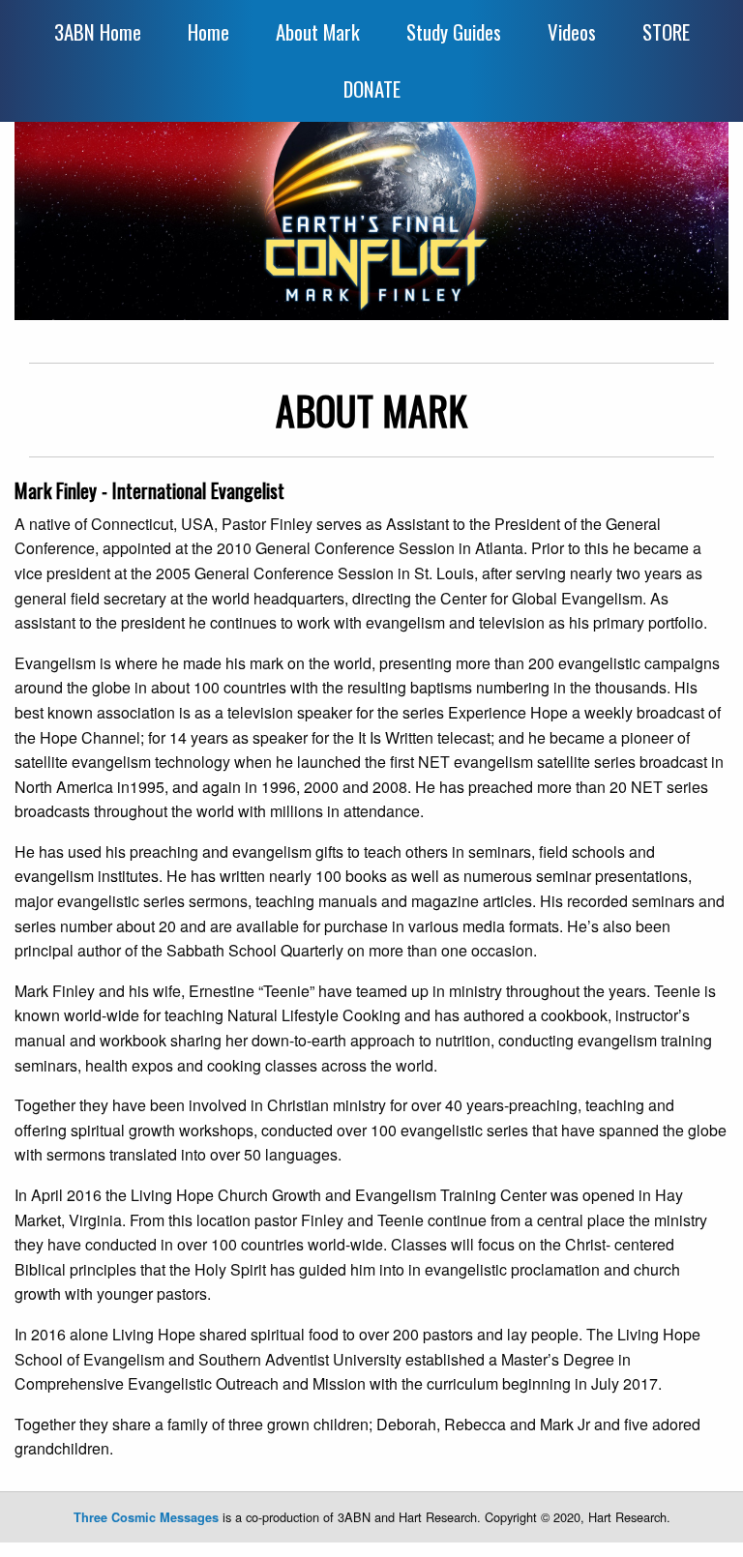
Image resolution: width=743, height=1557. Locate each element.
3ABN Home (97, 31)
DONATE (372, 88)
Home (208, 31)
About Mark (318, 31)
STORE (666, 31)
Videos (572, 31)
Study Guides (453, 31)
